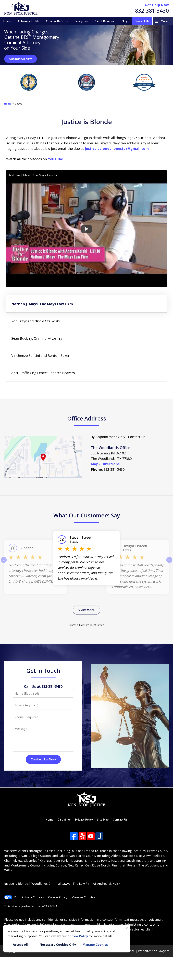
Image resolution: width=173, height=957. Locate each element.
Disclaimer (64, 819)
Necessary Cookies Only (58, 944)
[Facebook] (74, 836)
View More (86, 610)
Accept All (20, 944)
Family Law (82, 21)
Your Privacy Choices (29, 897)
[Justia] (99, 836)
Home (7, 21)
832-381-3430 (152, 10)
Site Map (103, 819)
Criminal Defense (57, 21)
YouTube (55, 159)
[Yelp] (82, 836)
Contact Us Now (20, 59)
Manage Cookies (83, 897)
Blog (124, 21)
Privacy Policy (84, 819)
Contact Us (142, 21)
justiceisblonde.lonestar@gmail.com (117, 148)
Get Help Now (157, 5)
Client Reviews (104, 21)
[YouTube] (91, 836)
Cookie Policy (57, 897)
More (164, 21)
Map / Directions (105, 464)
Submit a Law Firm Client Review (86, 625)
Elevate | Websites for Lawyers (141, 951)
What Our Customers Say (86, 515)
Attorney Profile (28, 21)
